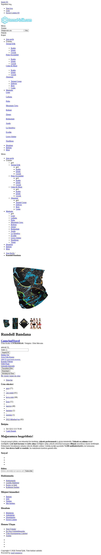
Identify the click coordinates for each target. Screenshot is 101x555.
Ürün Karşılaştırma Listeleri (16, 533)
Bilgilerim (10, 513)
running (9, 415)
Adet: (3, 350)
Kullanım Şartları (12, 487)
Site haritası (10, 503)
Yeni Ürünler (11, 529)
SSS (7, 499)
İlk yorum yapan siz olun (10, 376)
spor (7, 388)
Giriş (8, 11)
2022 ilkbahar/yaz (13, 419)
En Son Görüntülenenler (15, 531)
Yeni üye (9, 8)
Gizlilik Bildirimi (12, 483)
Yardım (9, 501)
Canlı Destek (11, 431)
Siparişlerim (10, 517)
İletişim (9, 497)
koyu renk (10, 397)
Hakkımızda (10, 481)
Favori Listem (11, 519)
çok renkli (10, 393)
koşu (8, 402)
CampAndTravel (10, 340)
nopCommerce (16, 553)
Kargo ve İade (11, 485)
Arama (8, 536)
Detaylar (9, 380)
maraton (9, 410)
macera (8, 406)
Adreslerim (10, 515)
